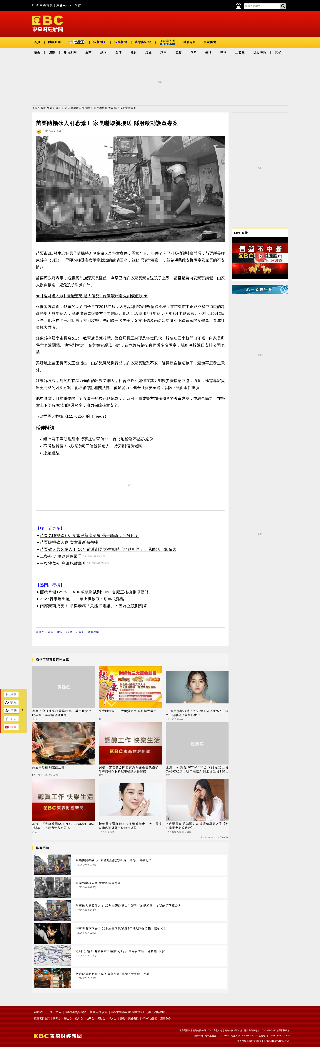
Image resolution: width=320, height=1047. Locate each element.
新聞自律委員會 (75, 1012)
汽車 (163, 52)
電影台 (101, 1018)
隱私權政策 (284, 1030)
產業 (88, 52)
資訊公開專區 (156, 1012)
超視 (122, 1018)
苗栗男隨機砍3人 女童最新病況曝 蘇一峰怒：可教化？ (89, 535)
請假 (69, 632)
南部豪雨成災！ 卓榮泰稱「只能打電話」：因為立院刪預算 (93, 606)
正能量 (240, 52)
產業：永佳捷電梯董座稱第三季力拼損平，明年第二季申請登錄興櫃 (63, 713)
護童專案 (93, 632)
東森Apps (63, 5)
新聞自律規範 (98, 1012)
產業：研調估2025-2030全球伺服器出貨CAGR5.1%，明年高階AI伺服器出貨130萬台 (197, 770)
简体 (78, 5)
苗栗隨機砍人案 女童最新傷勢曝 (69, 542)
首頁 (37, 42)
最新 (37, 52)
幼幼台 (90, 1018)
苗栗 (51, 632)
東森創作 (165, 1018)
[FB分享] (11, 696)
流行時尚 (260, 52)
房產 (148, 52)
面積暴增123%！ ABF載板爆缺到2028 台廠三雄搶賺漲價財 (94, 592)
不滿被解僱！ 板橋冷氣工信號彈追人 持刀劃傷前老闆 (92, 446)
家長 (60, 632)
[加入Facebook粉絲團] (11, 720)
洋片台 (112, 1018)
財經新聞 (54, 42)
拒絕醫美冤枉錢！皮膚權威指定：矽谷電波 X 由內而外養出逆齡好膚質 (130, 825)
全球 (118, 52)
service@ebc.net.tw (280, 1035)
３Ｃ (193, 52)
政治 (103, 52)
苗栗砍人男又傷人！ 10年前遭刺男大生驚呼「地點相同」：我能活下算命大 (108, 549)
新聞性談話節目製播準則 (127, 1012)
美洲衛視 (133, 1018)
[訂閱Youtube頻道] (11, 728)
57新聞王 (99, 42)
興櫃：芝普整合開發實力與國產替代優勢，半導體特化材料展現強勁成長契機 (130, 769)
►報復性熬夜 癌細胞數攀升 (61, 563)
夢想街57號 (143, 42)
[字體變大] (11, 703)
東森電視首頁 (42, 1018)
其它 (278, 52)
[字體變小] (11, 712)
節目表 (38, 1012)
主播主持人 (54, 1012)
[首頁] (47, 23)
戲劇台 (79, 1018)
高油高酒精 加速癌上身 (48, 767)
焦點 (52, 52)
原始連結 (51, 453)
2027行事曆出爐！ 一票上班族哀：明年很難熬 (82, 599)
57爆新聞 (120, 42)
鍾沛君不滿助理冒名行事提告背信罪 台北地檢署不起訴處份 (98, 439)
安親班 (80, 632)
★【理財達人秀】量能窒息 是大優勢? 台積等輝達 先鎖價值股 (89, 296)
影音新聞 (70, 52)
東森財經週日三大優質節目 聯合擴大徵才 (127, 711)
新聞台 (57, 1018)
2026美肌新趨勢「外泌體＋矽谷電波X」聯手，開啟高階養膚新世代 (197, 713)
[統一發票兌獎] (260, 293)
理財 (178, 52)
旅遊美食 (210, 42)
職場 (223, 52)
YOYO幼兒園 (149, 1018)
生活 (208, 52)
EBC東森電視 (42, 5)
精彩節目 (189, 42)
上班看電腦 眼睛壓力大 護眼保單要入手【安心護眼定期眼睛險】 (197, 825)
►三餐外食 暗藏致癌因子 (59, 556)
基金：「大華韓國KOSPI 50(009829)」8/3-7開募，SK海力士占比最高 (63, 825)
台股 (133, 52)
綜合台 (68, 1018)
